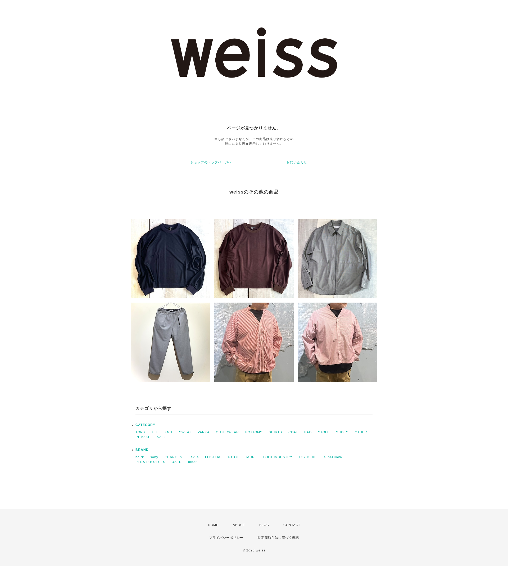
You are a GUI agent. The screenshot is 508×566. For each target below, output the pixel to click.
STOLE (324, 432)
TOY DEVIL (308, 457)
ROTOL (233, 457)
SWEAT (185, 432)
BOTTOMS (253, 432)
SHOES (342, 432)
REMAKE (143, 437)
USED (177, 462)
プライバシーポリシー (226, 538)
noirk (139, 457)
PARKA (204, 432)
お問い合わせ (297, 162)
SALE (161, 437)
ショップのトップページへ (211, 162)
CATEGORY (145, 425)
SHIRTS (275, 432)
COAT (293, 432)
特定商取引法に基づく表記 (278, 538)
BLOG (264, 525)
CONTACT (291, 525)
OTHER (361, 432)
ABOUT (239, 525)
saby (154, 457)
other (192, 462)
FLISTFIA (212, 457)
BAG (308, 432)
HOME (213, 525)
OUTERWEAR (227, 432)
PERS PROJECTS (150, 462)
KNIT (169, 432)
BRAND (142, 450)
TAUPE (251, 457)
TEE (154, 432)
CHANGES (173, 457)
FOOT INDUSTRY (277, 457)
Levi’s (194, 457)
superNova (333, 457)
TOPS (140, 432)
